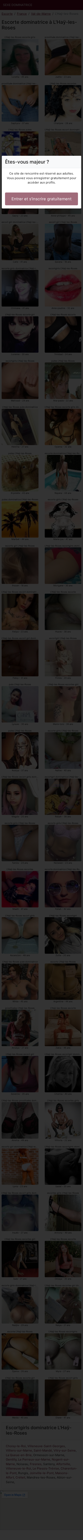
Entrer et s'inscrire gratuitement (41, 198)
